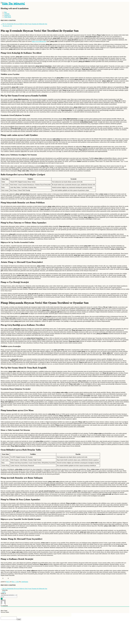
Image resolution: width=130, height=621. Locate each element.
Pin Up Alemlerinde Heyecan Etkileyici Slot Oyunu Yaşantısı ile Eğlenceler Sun (24, 24)
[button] (6, 26)
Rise (5, 12)
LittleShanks (24, 581)
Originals (6, 14)
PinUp (8, 581)
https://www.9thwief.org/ (39, 41)
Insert (19, 619)
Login (3, 592)
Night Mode (7, 17)
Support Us (7, 15)
